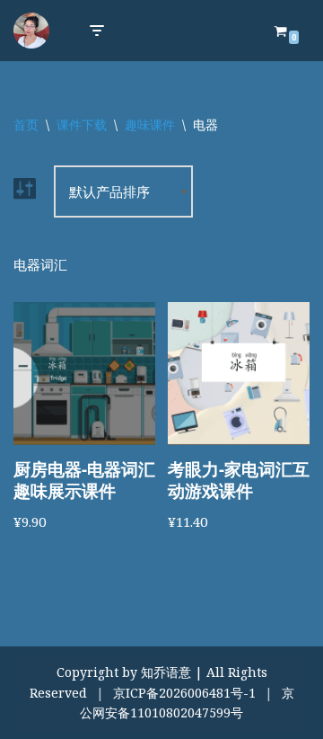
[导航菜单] (96, 30)
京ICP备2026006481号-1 (184, 692)
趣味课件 (150, 124)
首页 (26, 124)
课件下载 (82, 124)
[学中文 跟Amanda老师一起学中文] (31, 31)
